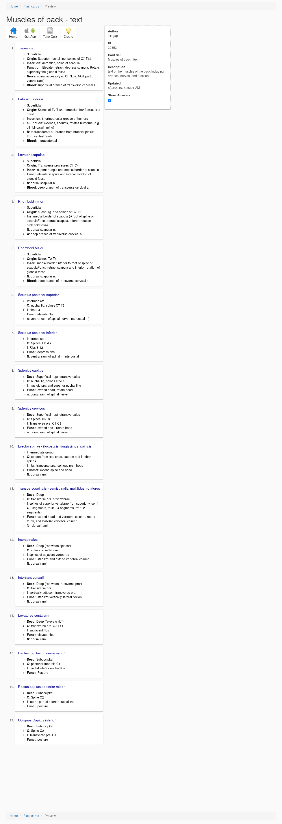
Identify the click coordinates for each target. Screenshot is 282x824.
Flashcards (31, 6)
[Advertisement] (140, 153)
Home (13, 6)
